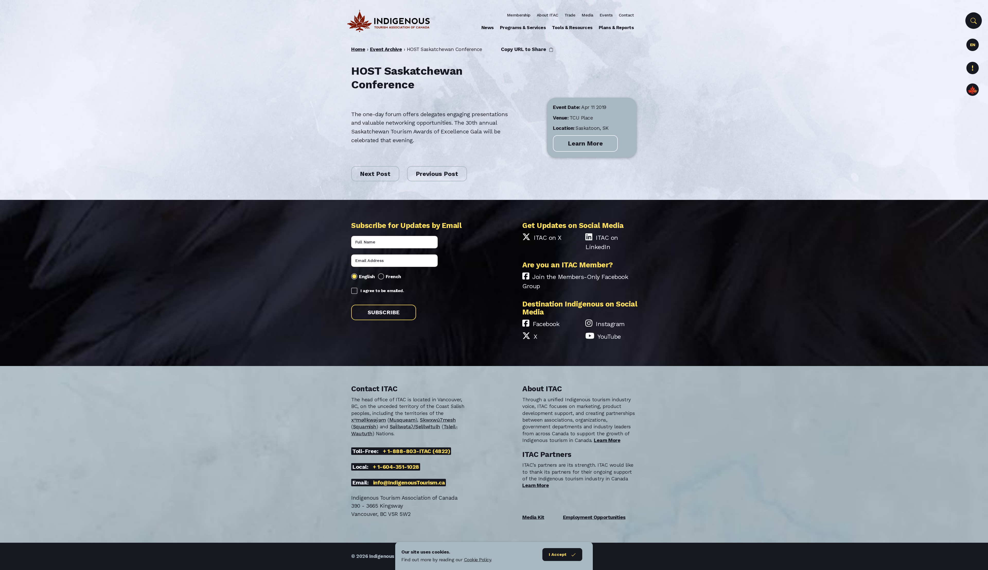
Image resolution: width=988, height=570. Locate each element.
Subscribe (384, 312)
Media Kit (533, 517)
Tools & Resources (572, 27)
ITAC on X (547, 237)
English (367, 276)
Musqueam (402, 420)
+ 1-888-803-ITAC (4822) (416, 451)
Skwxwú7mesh (438, 420)
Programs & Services (523, 27)
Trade (570, 15)
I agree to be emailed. (382, 290)
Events (606, 15)
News (487, 27)
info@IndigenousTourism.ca (409, 482)
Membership (519, 15)
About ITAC (547, 15)
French (393, 276)
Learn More (585, 143)
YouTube (609, 336)
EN (972, 44)
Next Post (375, 173)
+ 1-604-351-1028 (396, 467)
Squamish (364, 427)
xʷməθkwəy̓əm (368, 420)
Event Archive (386, 49)
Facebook (546, 324)
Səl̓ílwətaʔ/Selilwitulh (415, 427)
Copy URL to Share (524, 49)
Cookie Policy (477, 559)
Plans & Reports (616, 27)
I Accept (558, 554)
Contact (626, 15)
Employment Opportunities (594, 517)
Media (587, 15)
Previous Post (437, 173)
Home (358, 49)
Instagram (610, 324)
